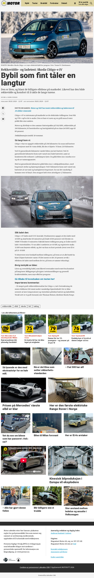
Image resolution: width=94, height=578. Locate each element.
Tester (35, 3)
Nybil (27, 3)
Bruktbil (44, 3)
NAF (74, 544)
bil (30, 306)
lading (36, 306)
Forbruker (54, 3)
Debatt (64, 3)
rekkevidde (7, 306)
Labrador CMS (44, 567)
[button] (4, 328)
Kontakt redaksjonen (59, 549)
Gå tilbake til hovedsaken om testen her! (35, 279)
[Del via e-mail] (3, 119)
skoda (23, 306)
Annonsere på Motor (59, 552)
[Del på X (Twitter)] (3, 114)
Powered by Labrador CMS (47, 575)
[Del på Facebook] (3, 108)
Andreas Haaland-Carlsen (61, 533)
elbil (16, 306)
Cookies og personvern (29, 567)
